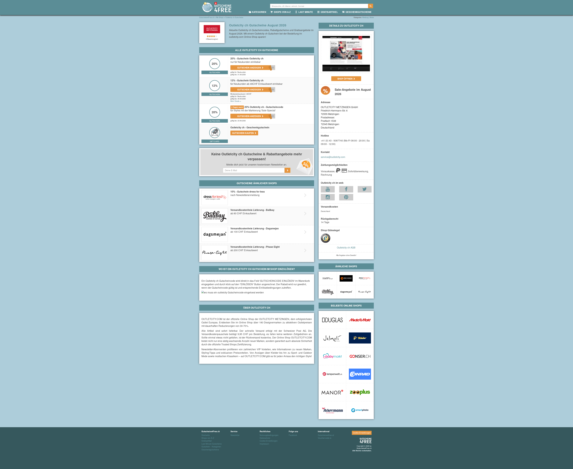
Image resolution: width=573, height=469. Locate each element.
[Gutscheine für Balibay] (328, 291)
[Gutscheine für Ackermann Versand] (332, 410)
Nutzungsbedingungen (269, 435)
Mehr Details (235, 101)
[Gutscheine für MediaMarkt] (359, 320)
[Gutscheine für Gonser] (359, 356)
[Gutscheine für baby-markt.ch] (332, 356)
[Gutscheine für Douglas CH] (332, 320)
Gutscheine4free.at (326, 435)
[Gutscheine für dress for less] (364, 278)
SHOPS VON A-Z (282, 11)
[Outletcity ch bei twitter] (364, 190)
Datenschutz (265, 438)
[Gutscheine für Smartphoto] (359, 410)
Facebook (293, 435)
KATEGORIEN (258, 11)
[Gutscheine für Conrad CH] (359, 374)
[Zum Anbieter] (346, 53)
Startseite (205, 435)
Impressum (264, 444)
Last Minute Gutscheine (211, 444)
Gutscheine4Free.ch (364, 448)
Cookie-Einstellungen (269, 441)
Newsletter (235, 435)
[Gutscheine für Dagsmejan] (346, 291)
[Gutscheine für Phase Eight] (364, 291)
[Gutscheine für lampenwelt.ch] (332, 374)
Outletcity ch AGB (346, 247)
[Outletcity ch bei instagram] (328, 198)
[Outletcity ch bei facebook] (346, 190)
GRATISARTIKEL (328, 11)
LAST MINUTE (305, 11)
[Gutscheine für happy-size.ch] (328, 278)
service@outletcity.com (333, 157)
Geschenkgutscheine (210, 450)
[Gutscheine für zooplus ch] (359, 392)
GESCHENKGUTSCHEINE (358, 11)
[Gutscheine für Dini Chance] (346, 278)
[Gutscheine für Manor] (332, 392)
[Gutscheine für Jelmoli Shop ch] (332, 338)
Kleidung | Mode (368, 17)
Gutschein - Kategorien (211, 447)
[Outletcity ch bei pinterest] (346, 198)
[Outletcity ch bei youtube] (328, 190)
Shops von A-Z (207, 438)
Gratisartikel (206, 441)
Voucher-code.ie (324, 438)
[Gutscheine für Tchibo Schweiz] (359, 338)
